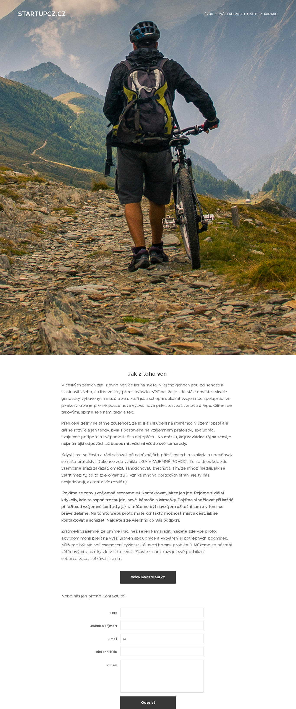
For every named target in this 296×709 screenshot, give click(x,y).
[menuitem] (210, 14)
